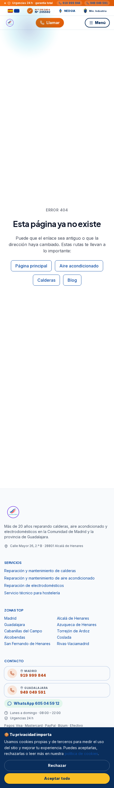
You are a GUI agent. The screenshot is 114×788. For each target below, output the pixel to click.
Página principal (31, 265)
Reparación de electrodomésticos (34, 585)
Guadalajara (14, 624)
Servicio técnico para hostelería (32, 593)
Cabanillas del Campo (23, 631)
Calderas (46, 280)
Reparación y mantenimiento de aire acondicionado (49, 578)
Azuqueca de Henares (77, 624)
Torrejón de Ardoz (73, 631)
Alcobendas (14, 637)
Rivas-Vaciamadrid (73, 643)
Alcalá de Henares (73, 618)
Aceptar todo (57, 778)
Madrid (10, 618)
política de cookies (81, 753)
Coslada (64, 637)
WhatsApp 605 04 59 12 (36, 703)
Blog (72, 280)
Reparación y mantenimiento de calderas (40, 570)
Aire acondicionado (79, 265)
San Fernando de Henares (27, 643)
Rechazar (57, 765)
